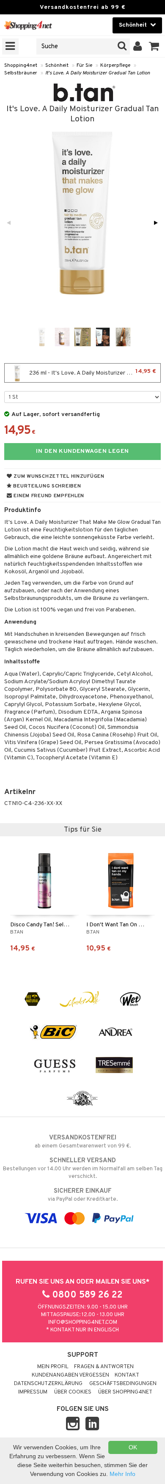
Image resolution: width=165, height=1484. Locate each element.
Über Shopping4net (125, 1392)
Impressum (32, 1392)
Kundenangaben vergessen (70, 1375)
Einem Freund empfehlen (48, 496)
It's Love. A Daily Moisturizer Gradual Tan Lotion (97, 73)
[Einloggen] (138, 46)
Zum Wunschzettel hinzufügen (58, 476)
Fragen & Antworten (104, 1367)
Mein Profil (53, 1367)
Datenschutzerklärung (48, 1383)
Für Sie (84, 65)
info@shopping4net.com (82, 1322)
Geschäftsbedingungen (123, 1383)
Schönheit (57, 65)
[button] (154, 46)
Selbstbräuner (20, 73)
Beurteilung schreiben (46, 486)
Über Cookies (72, 1392)
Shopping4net (20, 65)
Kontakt (127, 1375)
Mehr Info (122, 1473)
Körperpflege (115, 65)
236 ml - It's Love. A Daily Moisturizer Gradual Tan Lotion (94, 372)
